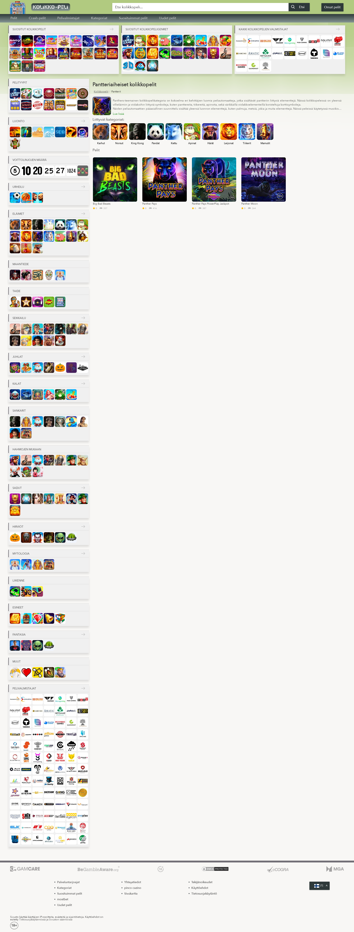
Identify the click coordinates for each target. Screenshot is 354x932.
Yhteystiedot (132, 882)
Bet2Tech (15, 839)
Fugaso (71, 804)
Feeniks (15, 510)
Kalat (17, 384)
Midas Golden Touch (15, 53)
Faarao (213, 40)
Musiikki (37, 302)
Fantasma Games (60, 816)
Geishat (37, 472)
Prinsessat (60, 498)
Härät (15, 236)
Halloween (60, 367)
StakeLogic (49, 746)
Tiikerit (49, 236)
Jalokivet (37, 618)
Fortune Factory (15, 816)
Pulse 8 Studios (82, 757)
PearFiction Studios (49, 769)
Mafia (60, 329)
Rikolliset (71, 329)
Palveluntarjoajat (68, 882)
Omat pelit (332, 7)
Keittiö (15, 672)
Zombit (49, 537)
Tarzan (82, 421)
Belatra (338, 53)
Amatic (253, 53)
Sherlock (15, 340)
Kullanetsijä (26, 340)
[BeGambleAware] (99, 869)
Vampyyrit (37, 537)
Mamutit (71, 236)
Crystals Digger (64, 53)
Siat (164, 40)
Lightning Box (82, 781)
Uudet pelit (167, 18)
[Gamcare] (25, 869)
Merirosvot (128, 53)
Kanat (26, 248)
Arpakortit (15, 105)
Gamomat (253, 66)
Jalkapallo (15, 197)
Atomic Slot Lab (26, 839)
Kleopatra (26, 433)
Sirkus (60, 340)
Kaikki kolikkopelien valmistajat (263, 29)
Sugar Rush (76, 41)
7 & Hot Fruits (112, 53)
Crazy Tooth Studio (37, 827)
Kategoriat (99, 18)
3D (128, 65)
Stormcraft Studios (37, 746)
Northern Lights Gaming (15, 781)
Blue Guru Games (71, 827)
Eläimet (18, 214)
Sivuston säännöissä (60, 919)
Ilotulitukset (71, 367)
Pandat (60, 224)
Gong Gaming (60, 792)
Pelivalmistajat (68, 18)
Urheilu (18, 187)
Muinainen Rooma (15, 275)
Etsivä (37, 329)
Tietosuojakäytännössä (32, 919)
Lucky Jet (100, 41)
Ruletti (82, 93)
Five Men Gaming (26, 816)
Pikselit (60, 302)
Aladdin (71, 421)
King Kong (37, 224)
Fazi (314, 41)
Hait (15, 394)
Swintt (26, 746)
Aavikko (37, 132)
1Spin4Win (15, 734)
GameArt (60, 804)
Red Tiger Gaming (60, 757)
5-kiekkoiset (15, 170)
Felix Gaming (37, 816)
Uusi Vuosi (49, 367)
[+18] (161, 869)
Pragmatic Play (241, 41)
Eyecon (71, 816)
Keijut (49, 498)
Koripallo (26, 197)
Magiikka (152, 65)
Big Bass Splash (88, 53)
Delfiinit (177, 40)
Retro (177, 53)
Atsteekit (140, 53)
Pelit (14, 18)
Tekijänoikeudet (201, 882)
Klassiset (60, 105)
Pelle (15, 472)
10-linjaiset (26, 170)
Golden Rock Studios (71, 792)
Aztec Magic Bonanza (27, 53)
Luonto (19, 121)
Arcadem (37, 839)
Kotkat (15, 248)
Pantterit (37, 236)
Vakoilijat (26, 329)
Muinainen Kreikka (60, 275)
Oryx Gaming (60, 769)
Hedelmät (225, 40)
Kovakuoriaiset (140, 65)
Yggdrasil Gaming (265, 66)
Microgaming (290, 41)
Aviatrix (15, 41)
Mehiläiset (37, 672)
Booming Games (241, 66)
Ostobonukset (37, 105)
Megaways (71, 105)
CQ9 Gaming (49, 827)
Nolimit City (326, 41)
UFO (71, 537)
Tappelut (37, 197)
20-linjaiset (37, 170)
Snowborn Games (71, 746)
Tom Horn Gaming (15, 746)
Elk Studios (15, 827)
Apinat (140, 40)
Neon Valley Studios (26, 781)
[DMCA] (215, 869)
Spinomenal (326, 53)
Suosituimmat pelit (133, 18)
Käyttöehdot (199, 888)
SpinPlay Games (60, 746)
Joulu (26, 367)
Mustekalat (37, 394)
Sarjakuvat (49, 302)
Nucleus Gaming (82, 769)
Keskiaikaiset (60, 672)
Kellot (49, 618)
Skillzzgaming (37, 757)
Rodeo (49, 340)
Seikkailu (19, 318)
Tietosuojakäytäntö (204, 894)
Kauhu (26, 537)
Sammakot (189, 40)
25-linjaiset (49, 170)
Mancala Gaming (71, 781)
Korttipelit (26, 93)
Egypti (37, 275)
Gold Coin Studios (82, 792)
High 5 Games (37, 792)
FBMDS (49, 816)
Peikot (26, 472)
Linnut (82, 236)
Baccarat (49, 93)
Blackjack (37, 93)
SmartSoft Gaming (82, 746)
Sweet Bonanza (51, 41)
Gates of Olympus (64, 41)
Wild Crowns (100, 53)
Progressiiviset (26, 105)
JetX (88, 41)
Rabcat (71, 757)
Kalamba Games (15, 792)
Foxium (82, 804)
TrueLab (71, 734)
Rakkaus (26, 672)
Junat (37, 591)
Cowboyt (49, 329)
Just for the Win (26, 792)
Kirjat (152, 53)
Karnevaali (189, 53)
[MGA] (335, 869)
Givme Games (15, 804)
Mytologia (21, 553)
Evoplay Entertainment (82, 816)
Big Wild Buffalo (51, 53)
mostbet (62, 899)
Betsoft (290, 53)
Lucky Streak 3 (27, 41)
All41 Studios (49, 839)
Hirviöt (18, 527)
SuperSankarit (15, 645)
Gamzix (37, 804)
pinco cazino (132, 888)
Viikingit (82, 460)
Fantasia (37, 498)
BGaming (241, 53)
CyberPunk (26, 645)
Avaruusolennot (60, 537)
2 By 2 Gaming (338, 41)
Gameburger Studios (49, 804)
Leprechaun (71, 460)
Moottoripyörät (26, 591)
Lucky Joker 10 (112, 41)
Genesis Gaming (26, 804)
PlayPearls (15, 769)
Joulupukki (37, 367)
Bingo (71, 93)
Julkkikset (26, 302)
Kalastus (201, 40)
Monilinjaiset (82, 170)
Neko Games (37, 781)
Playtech (277, 53)
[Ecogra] (278, 869)
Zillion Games (49, 734)
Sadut (17, 488)
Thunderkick (314, 53)
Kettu (71, 224)
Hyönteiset (49, 672)
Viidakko (26, 132)
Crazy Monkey (15, 66)
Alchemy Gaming (60, 839)
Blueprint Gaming (60, 827)
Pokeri (60, 93)
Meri (60, 132)
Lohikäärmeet (213, 53)
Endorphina (253, 41)
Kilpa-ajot (164, 53)
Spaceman (39, 41)
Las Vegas (82, 367)
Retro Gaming (265, 41)
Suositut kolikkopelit (29, 29)
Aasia (26, 275)
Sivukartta (131, 894)
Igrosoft (302, 53)
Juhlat (18, 357)
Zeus (26, 564)
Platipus (26, 769)
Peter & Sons (37, 769)
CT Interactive (26, 827)
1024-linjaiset (71, 170)
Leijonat (152, 40)
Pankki (201, 53)
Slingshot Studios (26, 757)
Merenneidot (49, 394)
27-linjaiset (60, 170)
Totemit (26, 618)
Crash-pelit (37, 18)
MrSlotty (49, 781)
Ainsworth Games (71, 839)
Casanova (37, 340)
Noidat (71, 498)
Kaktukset (15, 143)
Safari (15, 132)
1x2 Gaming (82, 839)
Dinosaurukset (37, 248)
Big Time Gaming (82, 827)
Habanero (26, 734)
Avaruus (82, 132)
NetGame (265, 53)
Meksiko (49, 275)
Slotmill (15, 757)
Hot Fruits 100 (76, 53)
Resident (27, 66)
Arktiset (49, 132)
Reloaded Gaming (49, 757)
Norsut (26, 224)
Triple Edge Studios (82, 734)
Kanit (49, 224)
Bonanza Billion (39, 53)
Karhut (15, 224)
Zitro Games (37, 734)
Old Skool (71, 769)
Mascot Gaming (60, 781)
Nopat (60, 618)
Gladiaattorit (225, 53)
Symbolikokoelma (49, 105)
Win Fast (60, 734)
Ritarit (82, 329)
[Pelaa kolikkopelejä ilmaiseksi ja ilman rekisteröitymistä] (60, 7)
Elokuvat (15, 302)
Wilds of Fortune (39, 66)
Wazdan (277, 41)
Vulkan (82, 105)
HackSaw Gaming (49, 792)
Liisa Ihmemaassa (60, 421)
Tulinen (71, 132)
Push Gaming (302, 41)
